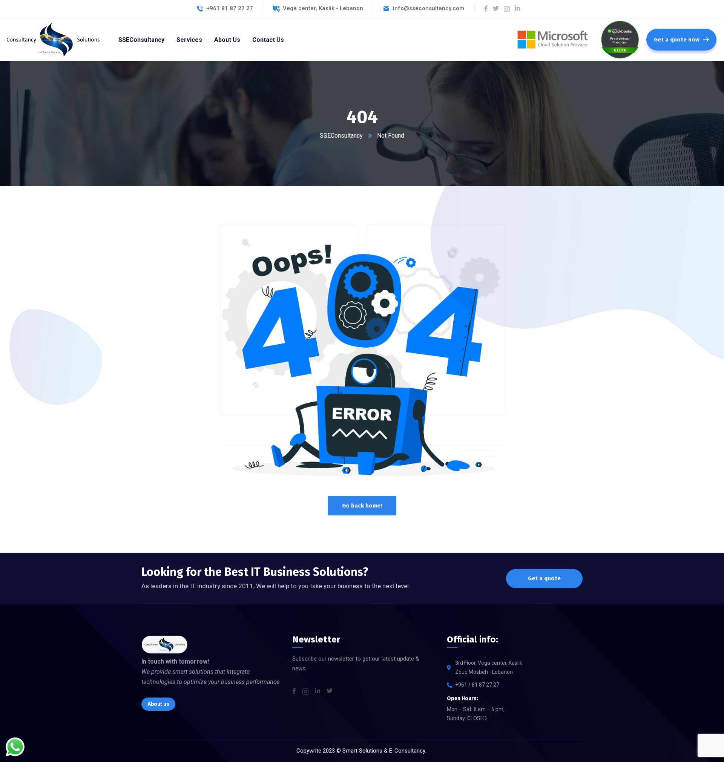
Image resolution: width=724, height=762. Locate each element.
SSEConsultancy (341, 135)
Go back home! (362, 505)
